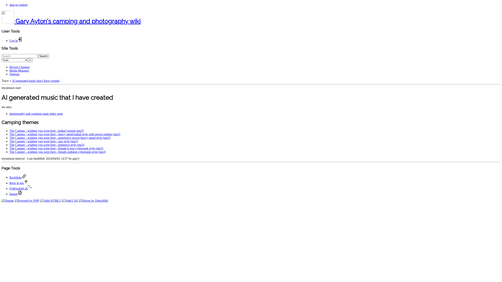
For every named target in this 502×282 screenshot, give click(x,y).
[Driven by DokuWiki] (93, 200)
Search (43, 56)
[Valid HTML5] (50, 200)
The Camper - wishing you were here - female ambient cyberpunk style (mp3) (57, 152)
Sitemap (14, 74)
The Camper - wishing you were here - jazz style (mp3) (43, 141)
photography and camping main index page (36, 113)
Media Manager (19, 70)
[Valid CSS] (70, 200)
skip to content (18, 4)
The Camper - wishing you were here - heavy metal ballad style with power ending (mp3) (64, 134)
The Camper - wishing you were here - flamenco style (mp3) (46, 144)
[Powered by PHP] (27, 200)
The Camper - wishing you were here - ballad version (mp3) (46, 130)
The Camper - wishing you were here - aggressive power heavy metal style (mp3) (59, 137)
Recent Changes (19, 67)
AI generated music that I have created (35, 80)
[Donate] (8, 200)
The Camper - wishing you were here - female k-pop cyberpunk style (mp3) (56, 148)
